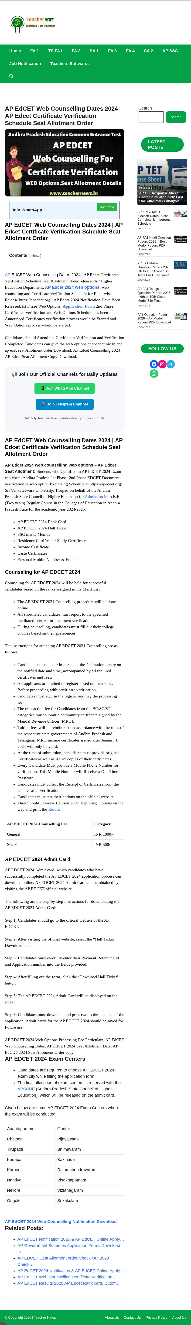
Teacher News (45, 1317)
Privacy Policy (156, 1317)
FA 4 (130, 50)
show (35, 255)
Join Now (107, 207)
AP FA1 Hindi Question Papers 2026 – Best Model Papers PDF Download (154, 243)
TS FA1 (55, 50)
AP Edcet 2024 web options (71, 287)
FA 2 (76, 50)
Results (54, 809)
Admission (94, 496)
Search (145, 108)
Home (15, 50)
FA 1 (34, 50)
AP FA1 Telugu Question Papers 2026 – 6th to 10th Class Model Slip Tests (154, 294)
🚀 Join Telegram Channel (64, 404)
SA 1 (94, 50)
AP (7, 274)
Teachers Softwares (70, 63)
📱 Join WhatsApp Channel (64, 388)
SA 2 (148, 50)
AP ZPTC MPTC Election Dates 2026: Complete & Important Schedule (153, 217)
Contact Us (132, 1317)
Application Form (79, 306)
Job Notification (25, 63)
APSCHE (26, 1089)
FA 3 (112, 50)
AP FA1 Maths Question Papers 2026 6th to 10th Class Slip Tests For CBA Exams (154, 269)
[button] (11, 76)
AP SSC (170, 50)
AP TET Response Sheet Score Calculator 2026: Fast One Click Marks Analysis (161, 197)
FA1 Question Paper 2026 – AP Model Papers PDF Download (154, 318)
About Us (112, 1317)
